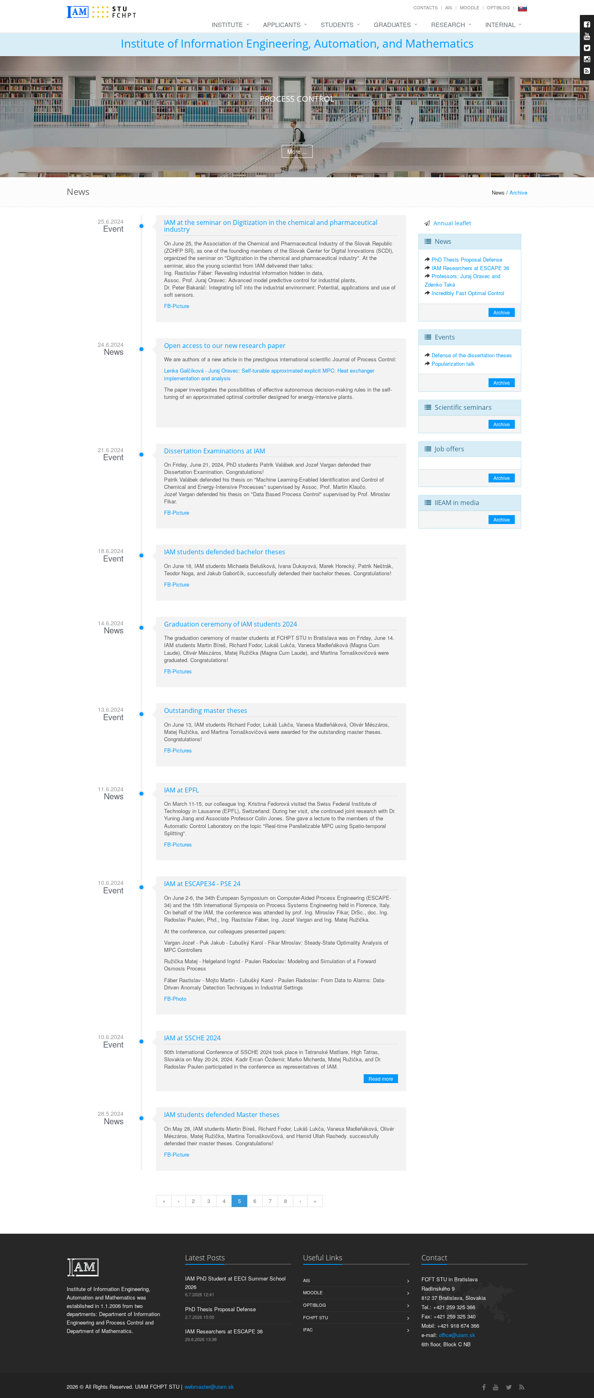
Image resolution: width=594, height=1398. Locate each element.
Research (448, 24)
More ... (297, 151)
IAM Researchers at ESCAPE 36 (470, 268)
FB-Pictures (178, 671)
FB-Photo (175, 998)
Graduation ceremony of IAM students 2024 (230, 624)
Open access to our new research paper (225, 345)
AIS (448, 7)
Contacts (425, 7)
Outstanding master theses (205, 710)
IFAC (308, 1329)
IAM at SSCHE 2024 (192, 1037)
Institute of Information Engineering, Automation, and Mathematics (297, 43)
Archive (518, 192)
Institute (227, 24)
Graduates (392, 24)
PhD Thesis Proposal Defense (467, 259)
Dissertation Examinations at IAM (214, 450)
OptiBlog (498, 7)
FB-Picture (176, 306)
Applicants (282, 24)
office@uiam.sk (457, 1335)
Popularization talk (453, 363)
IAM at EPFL (181, 790)
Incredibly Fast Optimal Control (468, 293)
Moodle (469, 7)
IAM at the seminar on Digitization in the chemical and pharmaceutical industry (270, 226)
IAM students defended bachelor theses (224, 551)
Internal (500, 24)
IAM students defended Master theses (222, 1114)
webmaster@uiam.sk (209, 1386)
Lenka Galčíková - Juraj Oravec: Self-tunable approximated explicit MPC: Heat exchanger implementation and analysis (269, 374)
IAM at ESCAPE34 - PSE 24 (202, 883)
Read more (381, 1078)
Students (337, 24)
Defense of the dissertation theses (472, 355)
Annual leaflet (452, 223)
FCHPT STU (315, 1317)
